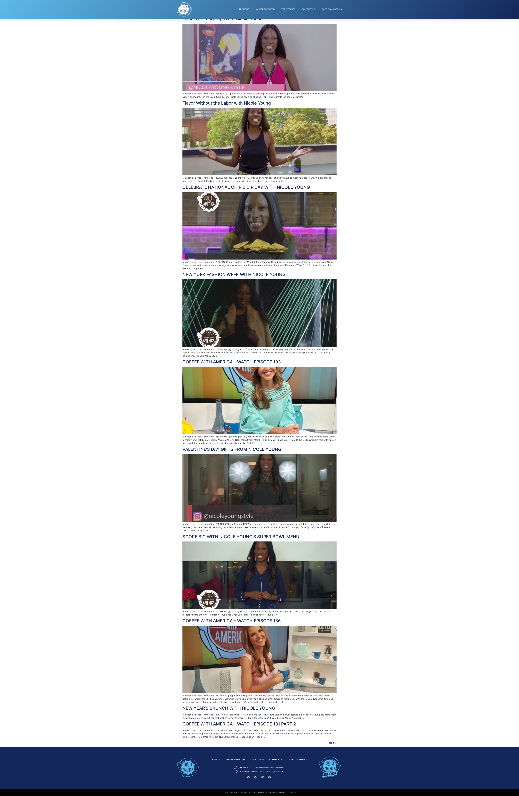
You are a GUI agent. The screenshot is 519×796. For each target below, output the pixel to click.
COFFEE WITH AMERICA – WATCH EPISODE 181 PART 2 (239, 724)
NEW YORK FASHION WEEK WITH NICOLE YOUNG (234, 274)
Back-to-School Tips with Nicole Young (222, 18)
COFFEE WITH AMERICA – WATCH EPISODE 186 (231, 620)
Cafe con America (332, 9)
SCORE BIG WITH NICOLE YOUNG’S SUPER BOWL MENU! (241, 536)
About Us (244, 9)
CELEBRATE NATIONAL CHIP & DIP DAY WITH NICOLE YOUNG (246, 187)
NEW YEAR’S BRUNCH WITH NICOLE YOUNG (228, 708)
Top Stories (288, 9)
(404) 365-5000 (244, 767)
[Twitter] (262, 777)
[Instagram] (255, 777)
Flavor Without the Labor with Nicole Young (226, 103)
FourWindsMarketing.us (287, 793)
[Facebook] (248, 777)
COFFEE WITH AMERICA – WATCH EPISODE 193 (231, 361)
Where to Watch (265, 9)
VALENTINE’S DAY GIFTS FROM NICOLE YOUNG (231, 449)
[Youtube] (269, 777)
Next (333, 742)
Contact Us (308, 9)
